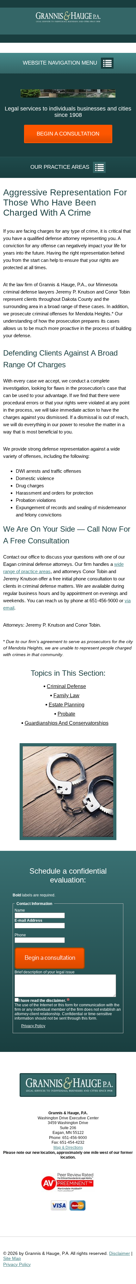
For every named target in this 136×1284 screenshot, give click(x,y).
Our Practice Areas (59, 167)
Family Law (66, 695)
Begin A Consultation (68, 134)
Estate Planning (66, 704)
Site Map (12, 1258)
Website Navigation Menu (60, 63)
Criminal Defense (66, 686)
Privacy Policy (33, 1026)
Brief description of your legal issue (45, 972)
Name (20, 910)
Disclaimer (119, 1253)
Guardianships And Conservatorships (66, 723)
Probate (66, 714)
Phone (20, 935)
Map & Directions (68, 1147)
